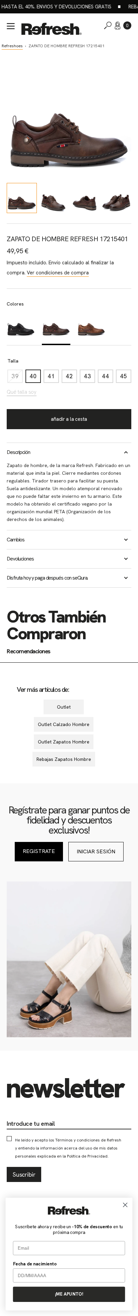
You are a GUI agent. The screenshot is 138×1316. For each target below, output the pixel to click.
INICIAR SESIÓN (96, 851)
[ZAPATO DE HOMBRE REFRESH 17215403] (21, 327)
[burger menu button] (11, 26)
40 (35, 378)
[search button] (108, 25)
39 (17, 378)
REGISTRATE (39, 851)
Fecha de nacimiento (35, 1264)
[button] (127, 25)
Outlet (64, 707)
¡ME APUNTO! (69, 1294)
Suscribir (24, 1174)
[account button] (118, 25)
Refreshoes (12, 46)
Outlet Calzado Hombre (63, 724)
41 (53, 378)
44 (107, 378)
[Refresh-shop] (51, 29)
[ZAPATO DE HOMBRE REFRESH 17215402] (91, 327)
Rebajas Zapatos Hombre (64, 759)
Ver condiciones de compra (58, 272)
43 (89, 378)
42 (71, 378)
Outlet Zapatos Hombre (63, 742)
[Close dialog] (125, 1204)
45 (125, 378)
